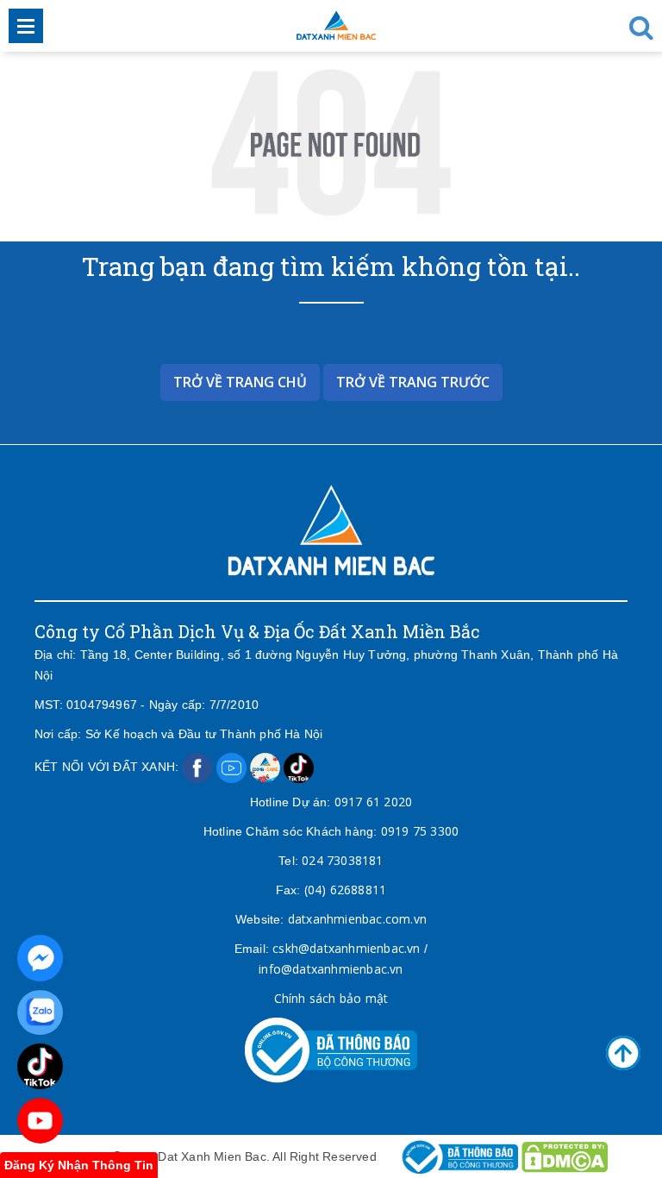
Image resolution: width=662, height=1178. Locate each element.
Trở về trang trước (413, 382)
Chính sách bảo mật (331, 998)
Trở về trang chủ (240, 382)
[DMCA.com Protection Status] (564, 1156)
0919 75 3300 (420, 831)
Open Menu (26, 26)
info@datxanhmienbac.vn (331, 969)
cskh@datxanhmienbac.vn (346, 948)
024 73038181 (342, 860)
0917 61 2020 (373, 801)
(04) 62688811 (345, 889)
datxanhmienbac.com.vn (357, 919)
